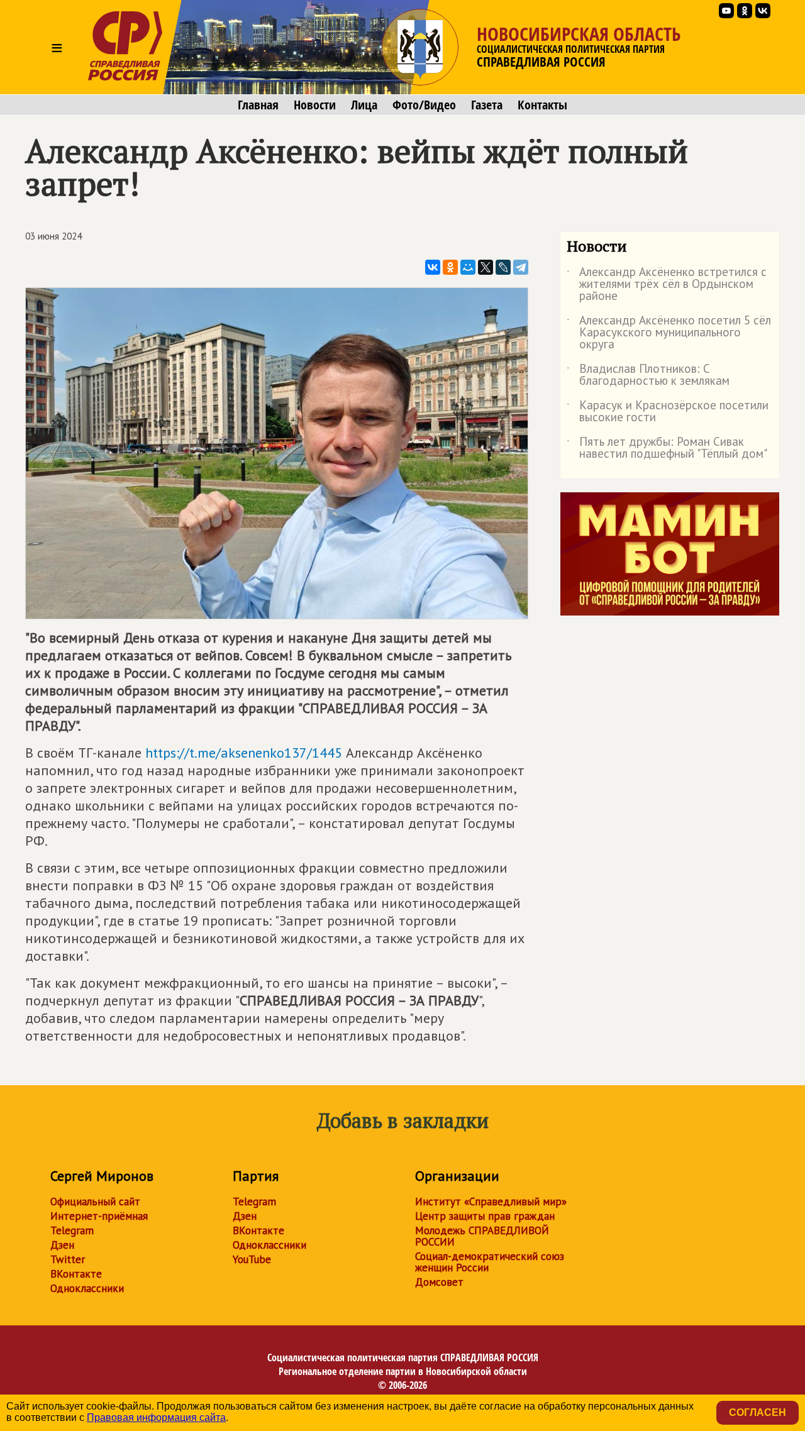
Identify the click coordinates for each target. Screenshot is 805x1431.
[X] (485, 267)
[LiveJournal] (503, 267)
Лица (364, 105)
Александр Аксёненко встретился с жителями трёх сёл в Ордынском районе (667, 284)
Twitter (67, 1259)
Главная (258, 105)
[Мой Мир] (467, 267)
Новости (315, 105)
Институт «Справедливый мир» (491, 1201)
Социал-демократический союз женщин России (489, 1262)
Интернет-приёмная (99, 1216)
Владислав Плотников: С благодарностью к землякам (648, 375)
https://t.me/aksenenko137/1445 (243, 752)
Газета (486, 105)
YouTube (252, 1259)
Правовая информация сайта (156, 1417)
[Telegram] (520, 267)
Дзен (62, 1245)
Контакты (542, 105)
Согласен (757, 1412)
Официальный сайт (95, 1201)
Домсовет (439, 1282)
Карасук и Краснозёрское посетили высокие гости (668, 411)
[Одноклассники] (450, 267)
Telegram (72, 1230)
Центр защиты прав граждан (485, 1216)
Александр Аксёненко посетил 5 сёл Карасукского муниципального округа (669, 332)
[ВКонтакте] (432, 267)
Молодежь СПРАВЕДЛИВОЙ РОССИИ (482, 1236)
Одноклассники (87, 1288)
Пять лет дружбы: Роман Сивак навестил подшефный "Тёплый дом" (667, 448)
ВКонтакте (76, 1273)
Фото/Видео (424, 105)
